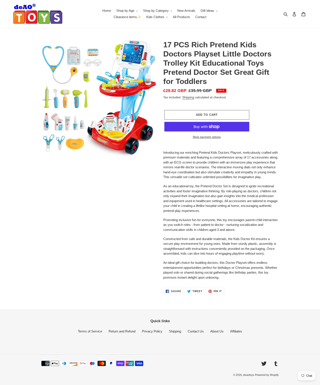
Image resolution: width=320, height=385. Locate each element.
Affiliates (236, 331)
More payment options (207, 137)
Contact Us (196, 331)
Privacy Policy (152, 331)
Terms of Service (90, 331)
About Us (217, 331)
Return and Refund (122, 331)
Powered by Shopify (267, 374)
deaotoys (248, 374)
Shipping (188, 97)
